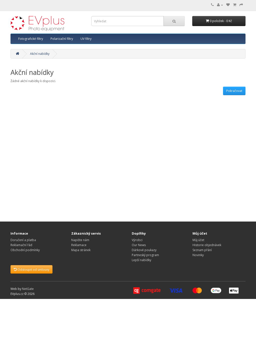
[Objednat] (241, 5)
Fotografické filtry (30, 39)
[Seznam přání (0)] (228, 5)
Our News (139, 245)
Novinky (198, 255)
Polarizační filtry (61, 39)
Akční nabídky (40, 54)
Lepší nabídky (141, 260)
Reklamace (78, 245)
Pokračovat (234, 91)
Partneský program (145, 255)
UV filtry (86, 39)
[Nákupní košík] (234, 5)
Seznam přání (202, 250)
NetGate (28, 289)
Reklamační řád (21, 245)
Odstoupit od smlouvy (33, 269)
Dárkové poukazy (144, 250)
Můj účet (198, 240)
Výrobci (137, 240)
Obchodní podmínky (25, 250)
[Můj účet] (220, 5)
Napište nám (80, 240)
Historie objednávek (206, 245)
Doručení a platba (23, 240)
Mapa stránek (80, 250)
